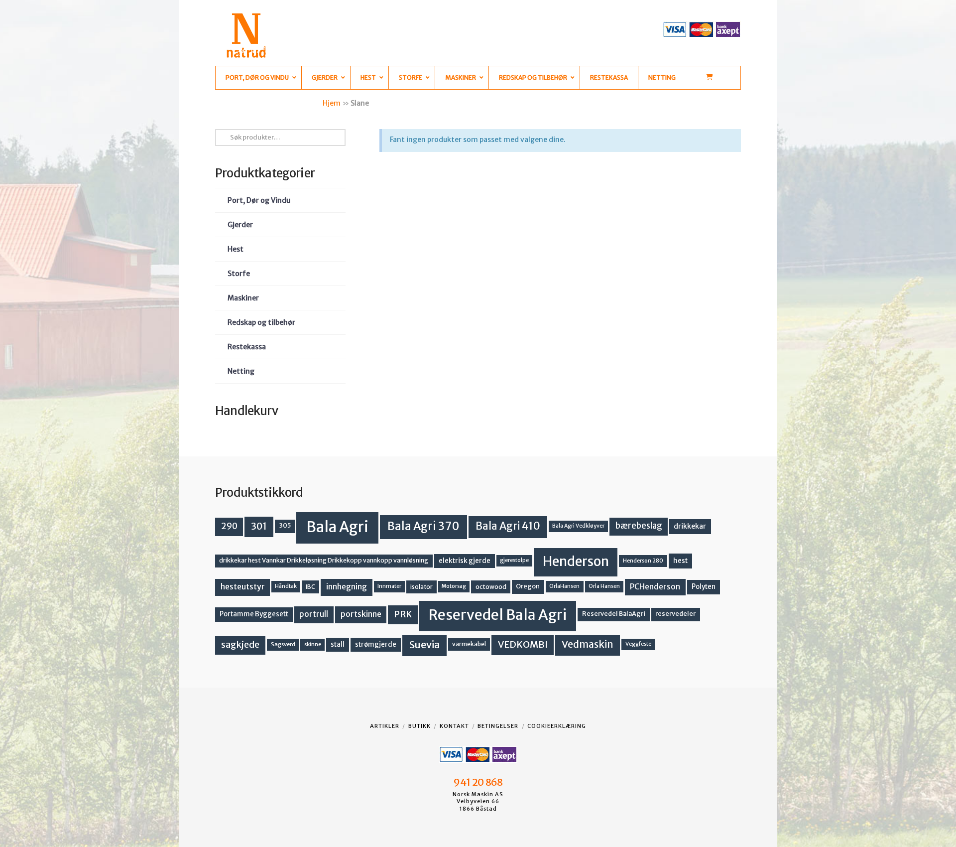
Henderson (576, 561)
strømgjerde (375, 644)
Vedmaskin (587, 644)
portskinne (361, 614)
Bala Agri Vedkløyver (578, 526)
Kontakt (454, 725)
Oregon (528, 586)
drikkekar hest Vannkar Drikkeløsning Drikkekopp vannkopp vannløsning (323, 560)
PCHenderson (655, 586)
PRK (403, 614)
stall (338, 644)
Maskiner (243, 297)
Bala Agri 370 (423, 526)
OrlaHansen (564, 586)
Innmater (389, 586)
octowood (491, 586)
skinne (312, 644)
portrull (313, 614)
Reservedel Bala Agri (498, 615)
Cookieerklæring (556, 725)
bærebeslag (638, 526)
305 (285, 525)
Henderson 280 (643, 560)
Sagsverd (283, 644)
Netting (241, 371)
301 (259, 526)
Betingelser (498, 725)
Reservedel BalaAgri (613, 613)
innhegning (346, 586)
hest (680, 561)
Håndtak (286, 586)
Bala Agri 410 (508, 526)
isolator (421, 586)
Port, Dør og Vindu (259, 200)
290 (229, 526)
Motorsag (454, 586)
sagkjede (240, 644)
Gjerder (240, 224)
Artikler (384, 725)
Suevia (424, 644)
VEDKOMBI (523, 644)
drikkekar (690, 526)
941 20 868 (477, 782)
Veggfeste (638, 644)
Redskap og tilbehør (261, 322)
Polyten (704, 586)
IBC (310, 586)
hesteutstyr (243, 586)
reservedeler (675, 613)
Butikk (419, 725)
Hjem (332, 103)
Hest (235, 249)
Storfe (239, 273)
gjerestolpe (514, 560)
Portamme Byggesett (254, 614)
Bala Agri (337, 527)
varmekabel (469, 644)
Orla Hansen (604, 586)
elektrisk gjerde (464, 561)
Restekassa (247, 346)
